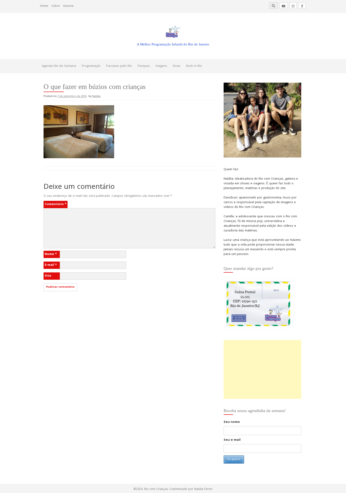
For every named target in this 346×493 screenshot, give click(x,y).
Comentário (55, 204)
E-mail (51, 265)
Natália (96, 96)
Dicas (177, 66)
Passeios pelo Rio (119, 66)
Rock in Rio (194, 66)
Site (48, 276)
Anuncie (68, 6)
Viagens (161, 66)
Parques (144, 66)
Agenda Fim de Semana (59, 66)
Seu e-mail (232, 440)
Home (44, 6)
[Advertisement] (262, 369)
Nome (51, 254)
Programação (91, 66)
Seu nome (232, 422)
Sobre (56, 6)
